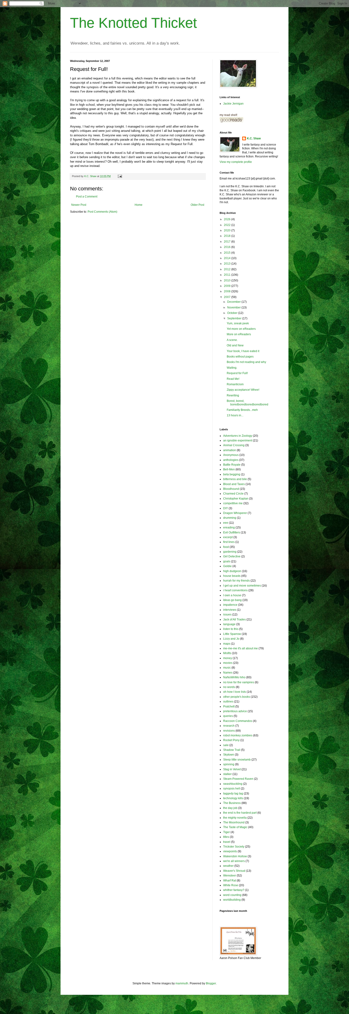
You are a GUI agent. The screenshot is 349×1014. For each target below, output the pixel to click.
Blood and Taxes (234, 484)
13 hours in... (235, 415)
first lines (229, 542)
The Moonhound (234, 822)
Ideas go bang (232, 600)
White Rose (230, 885)
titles (226, 837)
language (229, 624)
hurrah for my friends (236, 580)
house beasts (232, 576)
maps (226, 643)
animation (229, 450)
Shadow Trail (231, 750)
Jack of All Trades (234, 619)
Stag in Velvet (232, 769)
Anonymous (231, 455)
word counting (232, 895)
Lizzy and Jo (231, 638)
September (234, 318)
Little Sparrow (232, 634)
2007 (227, 297)
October (232, 313)
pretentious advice (235, 711)
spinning (228, 764)
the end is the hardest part (240, 812)
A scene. (232, 340)
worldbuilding (232, 899)
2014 (227, 258)
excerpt (228, 537)
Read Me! (233, 379)
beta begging (231, 474)
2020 (227, 230)
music (227, 667)
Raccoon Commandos (237, 721)
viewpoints (230, 851)
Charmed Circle (233, 493)
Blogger (211, 983)
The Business (232, 803)
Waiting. (232, 367)
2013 (227, 263)
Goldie (227, 566)
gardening (229, 551)
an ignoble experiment (237, 440)
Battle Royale (232, 464)
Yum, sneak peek (238, 323)
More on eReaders (239, 334)
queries (228, 716)
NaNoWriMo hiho (234, 677)
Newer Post (78, 204)
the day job (230, 808)
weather (228, 865)
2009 (227, 286)
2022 (227, 225)
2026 (227, 219)
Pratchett (229, 706)
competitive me (233, 503)
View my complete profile (236, 162)
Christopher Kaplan (235, 498)
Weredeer (229, 875)
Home (138, 204)
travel (226, 842)
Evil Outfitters (231, 532)
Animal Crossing (234, 445)
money (227, 658)
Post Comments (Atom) (102, 211)
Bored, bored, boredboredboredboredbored (247, 402)
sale (226, 745)
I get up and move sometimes (242, 585)
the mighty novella (235, 817)
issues (227, 614)
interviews (229, 609)
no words (229, 687)
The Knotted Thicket (133, 23)
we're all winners (234, 861)
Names (227, 672)
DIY (225, 508)
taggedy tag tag (233, 793)
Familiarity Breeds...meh (242, 410)
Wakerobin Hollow (235, 856)
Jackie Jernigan (233, 103)
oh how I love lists (234, 691)
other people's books (236, 696)
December (234, 301)
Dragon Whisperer (235, 513)
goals (226, 561)
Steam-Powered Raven (238, 778)
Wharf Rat (229, 880)
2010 (227, 280)
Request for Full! (237, 373)
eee (225, 522)
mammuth (181, 983)
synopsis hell (231, 788)
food (226, 547)
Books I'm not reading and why (246, 362)
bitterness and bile (235, 479)
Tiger (226, 832)
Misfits (227, 653)
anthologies (230, 460)
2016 (227, 247)
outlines (228, 701)
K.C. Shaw (254, 138)
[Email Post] (120, 176)
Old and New (235, 345)
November (234, 307)
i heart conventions (235, 590)
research (229, 725)
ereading (229, 527)
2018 (227, 236)
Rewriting (233, 395)
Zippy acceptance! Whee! (243, 389)
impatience (230, 604)
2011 (227, 274)
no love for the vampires (238, 682)
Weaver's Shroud (234, 870)
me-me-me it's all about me (240, 648)
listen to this (230, 629)
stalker (227, 774)
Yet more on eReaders (241, 328)
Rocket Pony (231, 740)
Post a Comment (86, 196)
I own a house (232, 595)
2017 (227, 241)
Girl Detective (232, 556)
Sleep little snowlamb (237, 759)
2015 (227, 252)
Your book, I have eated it (243, 351)
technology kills (233, 798)
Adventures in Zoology (237, 435)
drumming (229, 517)
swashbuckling (232, 783)
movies (227, 663)
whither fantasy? (233, 890)
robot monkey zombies (237, 735)
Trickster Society (233, 846)
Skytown (228, 754)
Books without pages (240, 356)
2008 (227, 291)
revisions (229, 730)
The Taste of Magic (235, 827)
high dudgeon (232, 571)
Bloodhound (231, 489)
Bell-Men (229, 469)
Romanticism (235, 384)
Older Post (197, 204)
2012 (227, 269)
